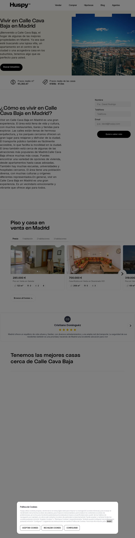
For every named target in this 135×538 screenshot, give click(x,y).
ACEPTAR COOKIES (30, 528)
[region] (67, 517)
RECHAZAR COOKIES (52, 528)
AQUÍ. (109, 521)
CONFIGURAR (72, 528)
